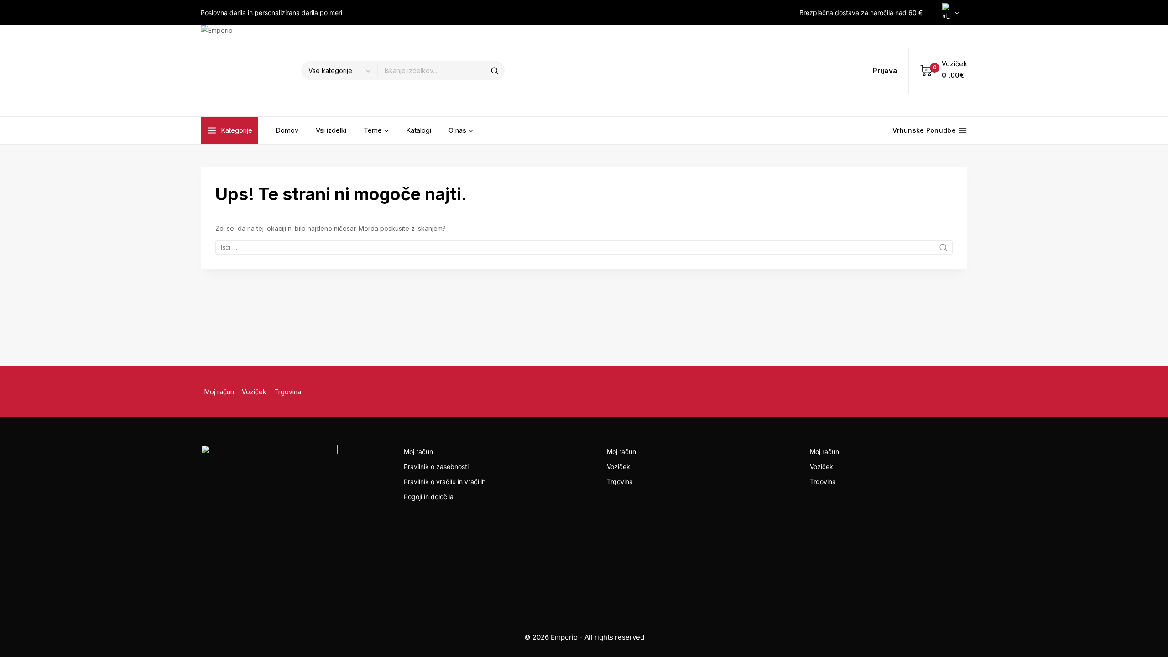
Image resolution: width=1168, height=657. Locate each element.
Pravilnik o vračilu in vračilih (444, 481)
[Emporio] (246, 70)
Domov (287, 130)
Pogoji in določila (429, 497)
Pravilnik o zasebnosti (436, 466)
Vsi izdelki (331, 130)
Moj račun (219, 392)
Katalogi (418, 130)
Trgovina (287, 392)
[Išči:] (584, 247)
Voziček (254, 392)
